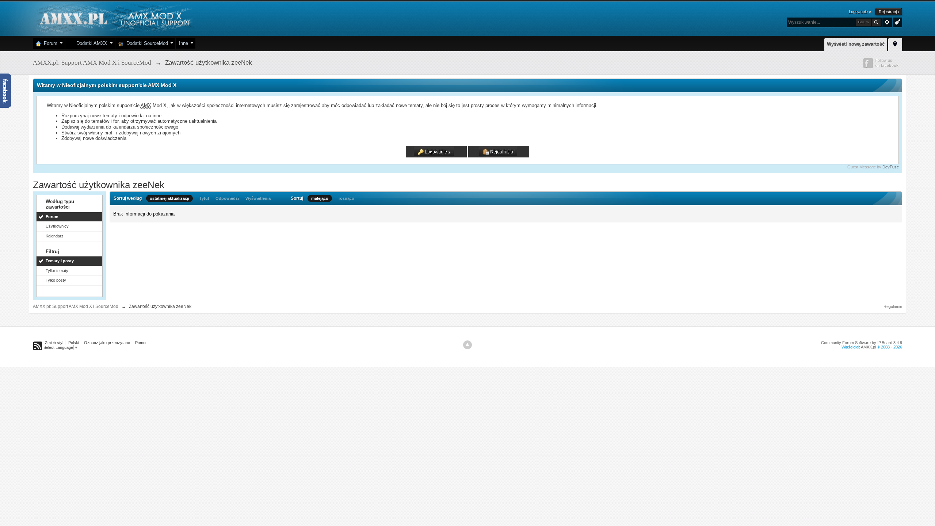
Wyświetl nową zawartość (856, 44)
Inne (183, 43)
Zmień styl (54, 342)
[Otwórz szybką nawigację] (895, 43)
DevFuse (890, 167)
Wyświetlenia (258, 198)
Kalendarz (55, 236)
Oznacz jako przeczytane (107, 342)
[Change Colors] (896, 22)
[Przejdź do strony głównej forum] (114, 18)
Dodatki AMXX (90, 43)
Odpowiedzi (227, 198)
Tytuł (204, 198)
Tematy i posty (60, 261)
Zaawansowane (887, 22)
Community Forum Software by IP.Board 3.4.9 (861, 342)
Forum (49, 43)
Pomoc (141, 342)
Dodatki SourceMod (145, 43)
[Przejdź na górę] (467, 344)
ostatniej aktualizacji (169, 198)
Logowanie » (860, 11)
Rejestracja (889, 11)
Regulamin (893, 306)
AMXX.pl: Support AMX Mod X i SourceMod (75, 306)
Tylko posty (56, 280)
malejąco (319, 198)
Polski (73, 342)
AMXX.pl (868, 347)
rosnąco (346, 198)
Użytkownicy (57, 226)
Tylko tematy (57, 270)
